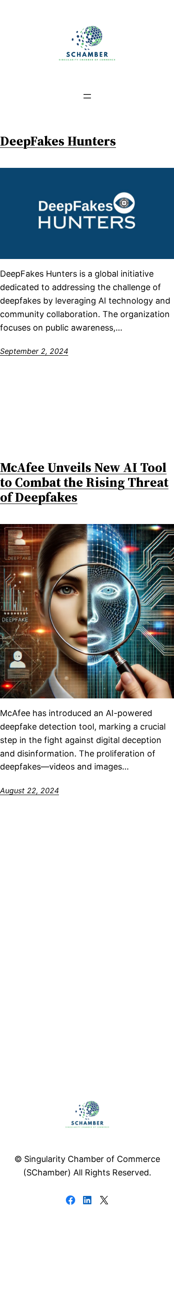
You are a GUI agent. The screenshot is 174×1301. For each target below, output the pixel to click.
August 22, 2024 (29, 790)
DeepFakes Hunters (58, 140)
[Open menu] (87, 96)
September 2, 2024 (34, 351)
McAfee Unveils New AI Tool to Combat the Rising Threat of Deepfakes (84, 482)
